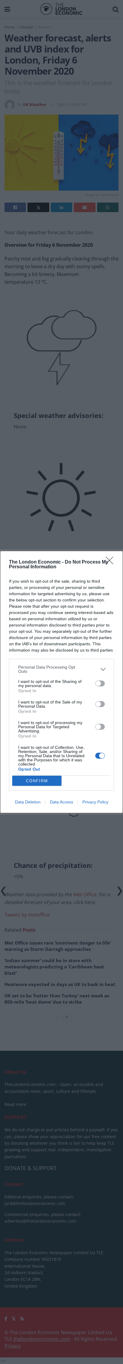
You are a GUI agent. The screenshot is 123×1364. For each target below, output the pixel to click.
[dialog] (61, 682)
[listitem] (61, 669)
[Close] (111, 562)
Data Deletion (28, 802)
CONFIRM (37, 781)
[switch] (100, 683)
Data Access (61, 802)
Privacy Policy (95, 802)
